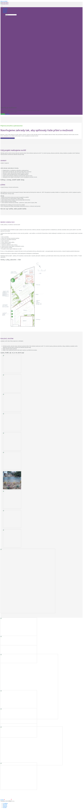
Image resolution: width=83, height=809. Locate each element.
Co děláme (5, 8)
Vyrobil (2, 799)
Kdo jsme (5, 9)
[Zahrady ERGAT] (4, 3)
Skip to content (3, 1)
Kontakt (5, 12)
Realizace (5, 11)
